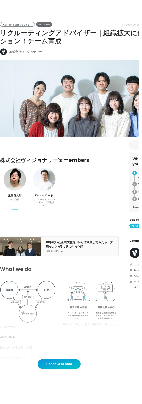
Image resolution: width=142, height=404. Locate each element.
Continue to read (59, 364)
